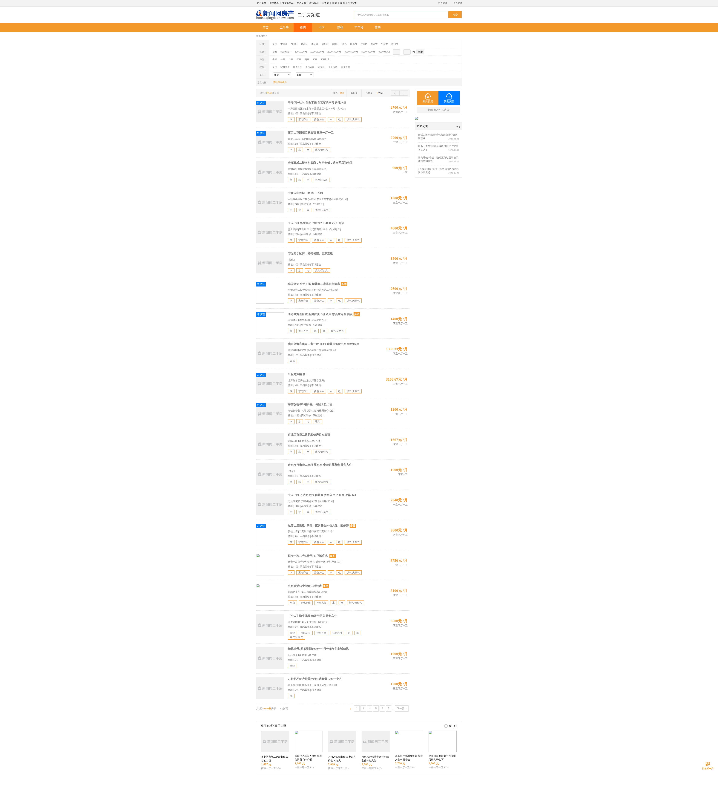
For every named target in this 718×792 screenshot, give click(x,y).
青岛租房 (260, 36)
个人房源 (332, 67)
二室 (291, 59)
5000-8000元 (368, 51)
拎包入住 (297, 67)
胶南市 (363, 44)
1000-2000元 (317, 51)
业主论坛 (352, 3)
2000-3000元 (334, 51)
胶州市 (394, 44)
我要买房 (449, 101)
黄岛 (344, 44)
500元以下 (285, 51)
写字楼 (359, 27)
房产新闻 (301, 3)
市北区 (294, 44)
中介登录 (442, 3)
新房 (378, 27)
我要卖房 (428, 101)
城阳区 (325, 44)
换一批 (453, 726)
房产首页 (261, 3)
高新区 (335, 44)
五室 (315, 59)
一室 (282, 59)
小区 (322, 27)
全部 (274, 44)
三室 (299, 59)
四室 (307, 59)
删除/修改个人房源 (438, 109)
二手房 (325, 3)
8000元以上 (384, 51)
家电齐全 (284, 67)
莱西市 (374, 44)
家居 (342, 3)
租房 (334, 3)
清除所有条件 (280, 82)
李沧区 (314, 44)
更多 (458, 127)
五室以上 (325, 59)
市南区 (283, 44)
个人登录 (457, 3)
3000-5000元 (351, 51)
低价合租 (310, 67)
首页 (266, 27)
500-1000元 (301, 51)
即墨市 (353, 44)
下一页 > (401, 708)
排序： (338, 93)
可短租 (321, 67)
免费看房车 (287, 3)
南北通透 (345, 67)
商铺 (340, 27)
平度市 (384, 44)
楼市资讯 (313, 3)
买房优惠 (274, 3)
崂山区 (304, 44)
